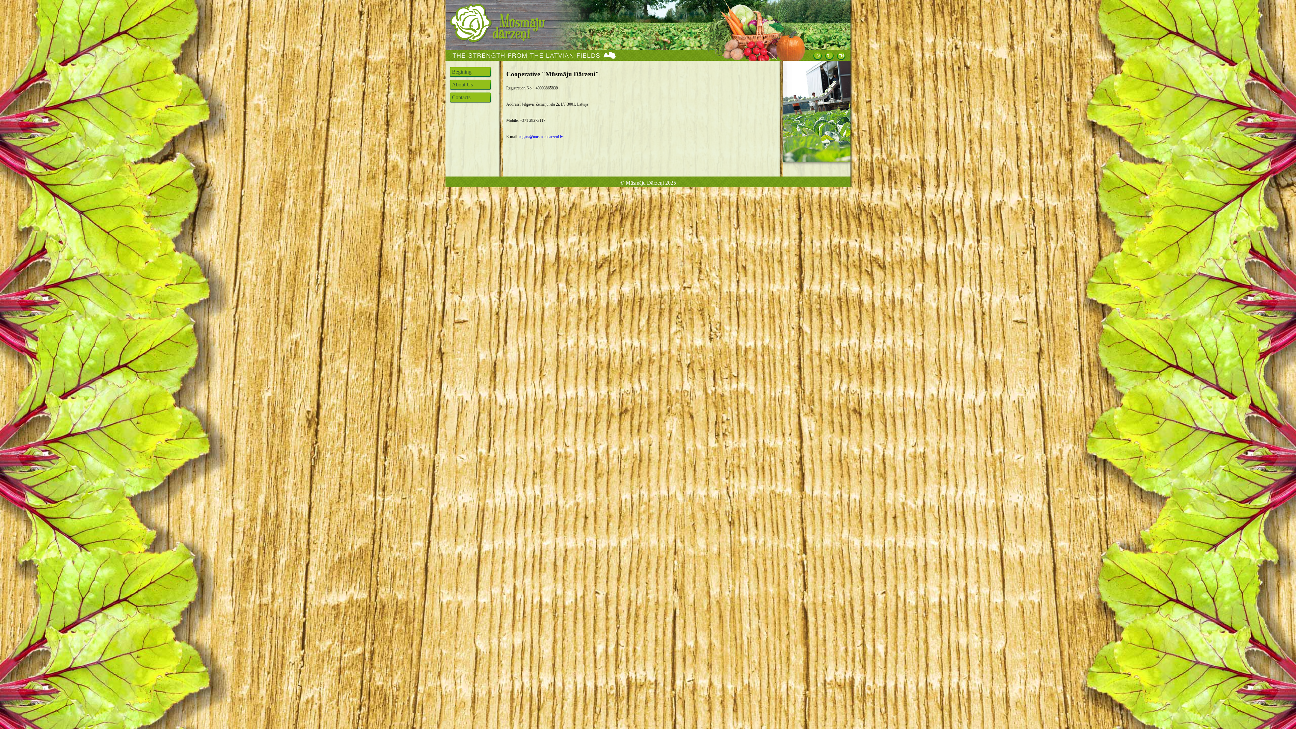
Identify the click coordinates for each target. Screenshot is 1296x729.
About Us (462, 84)
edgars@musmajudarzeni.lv (541, 136)
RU (830, 56)
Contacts (461, 97)
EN (841, 56)
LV (817, 56)
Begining (461, 72)
